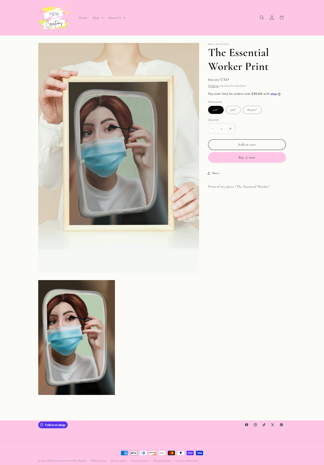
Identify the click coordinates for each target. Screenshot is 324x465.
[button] (98, 17)
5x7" (233, 110)
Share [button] (215, 173)
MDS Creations (55, 460)
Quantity (213, 120)
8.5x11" (252, 110)
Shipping (213, 85)
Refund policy (99, 460)
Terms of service (140, 460)
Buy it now (247, 157)
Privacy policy (119, 460)
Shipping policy (162, 460)
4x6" (216, 110)
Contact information (187, 460)
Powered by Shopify (76, 460)
